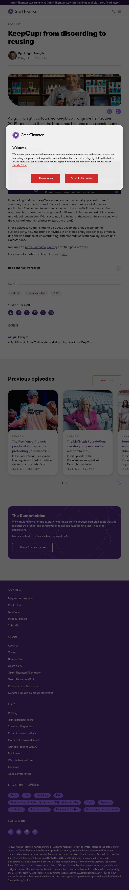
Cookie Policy (19, 165)
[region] (64, 157)
